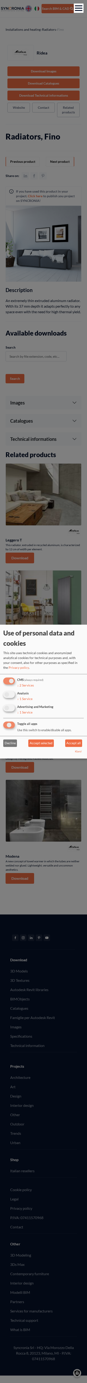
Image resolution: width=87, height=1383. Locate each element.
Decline (10, 743)
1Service (24, 699)
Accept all (73, 743)
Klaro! (78, 751)
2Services (25, 685)
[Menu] (79, 8)
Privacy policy (19, 668)
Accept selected (41, 743)
